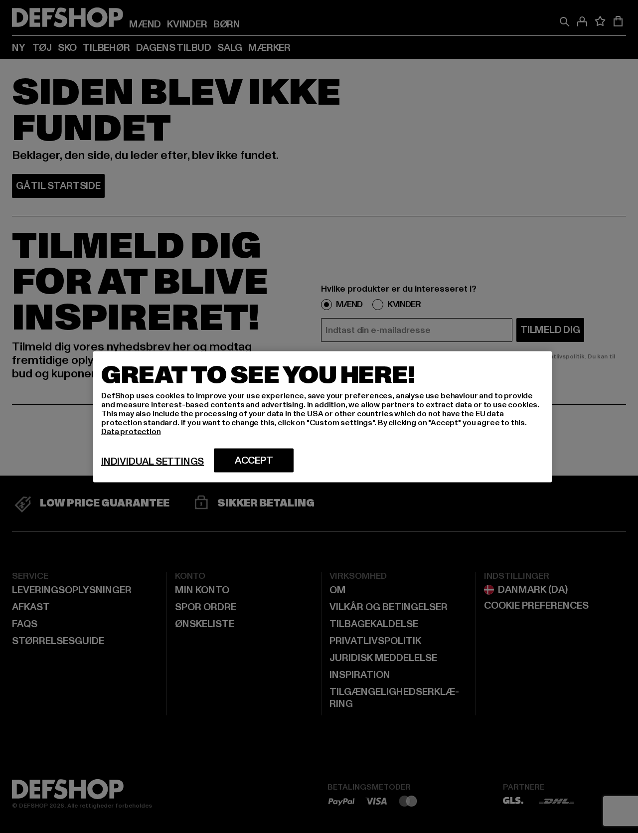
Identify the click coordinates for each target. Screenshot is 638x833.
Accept (254, 460)
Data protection (131, 431)
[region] (322, 416)
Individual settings (152, 461)
